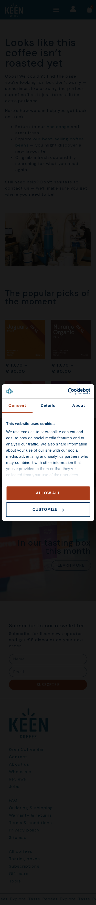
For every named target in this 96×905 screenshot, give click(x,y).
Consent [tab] (17, 405)
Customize (45, 509)
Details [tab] (48, 405)
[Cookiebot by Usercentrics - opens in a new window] (68, 391)
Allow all (48, 493)
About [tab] (78, 405)
